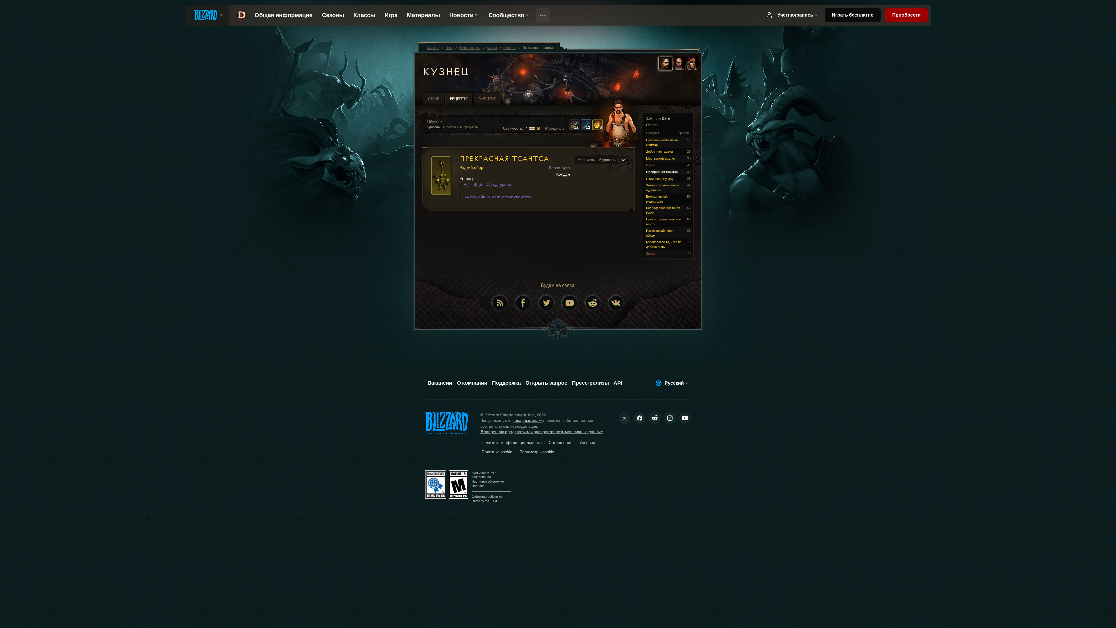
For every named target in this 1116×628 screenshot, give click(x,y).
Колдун (563, 174)
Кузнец (445, 71)
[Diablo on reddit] (593, 303)
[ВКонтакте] (616, 303)
